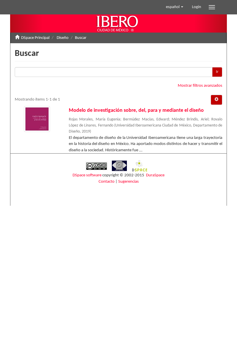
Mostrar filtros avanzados (200, 86)
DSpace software (87, 175)
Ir (217, 72)
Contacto (106, 182)
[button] (175, 7)
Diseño (62, 38)
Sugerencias (128, 182)
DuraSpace (155, 175)
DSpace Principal (35, 38)
